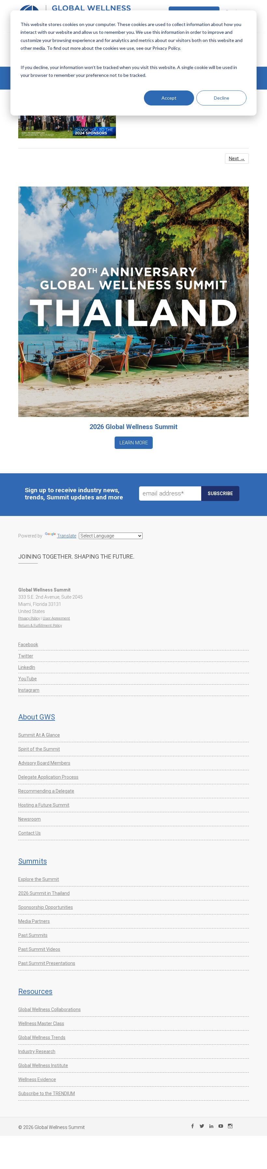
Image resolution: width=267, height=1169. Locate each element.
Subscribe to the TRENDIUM (46, 1093)
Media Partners (34, 921)
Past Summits (33, 935)
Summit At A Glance (39, 735)
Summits (32, 861)
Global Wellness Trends (41, 1037)
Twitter (25, 656)
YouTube (27, 678)
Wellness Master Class (41, 1023)
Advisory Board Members (44, 763)
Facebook (28, 644)
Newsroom (29, 819)
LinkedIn (26, 667)
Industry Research (36, 1051)
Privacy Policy (29, 618)
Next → (237, 158)
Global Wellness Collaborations (49, 1009)
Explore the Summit (38, 879)
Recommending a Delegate (46, 791)
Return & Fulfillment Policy (40, 625)
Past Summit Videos (39, 949)
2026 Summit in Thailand (44, 893)
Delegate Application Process (48, 777)
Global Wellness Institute (43, 1065)
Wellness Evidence (37, 1079)
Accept (169, 98)
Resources (35, 991)
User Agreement (56, 618)
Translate (66, 535)
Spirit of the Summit (39, 749)
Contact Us (29, 833)
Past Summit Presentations (46, 963)
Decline (221, 98)
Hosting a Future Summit (43, 805)
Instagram (28, 690)
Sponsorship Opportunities (45, 907)
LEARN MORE (133, 443)
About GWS (36, 717)
